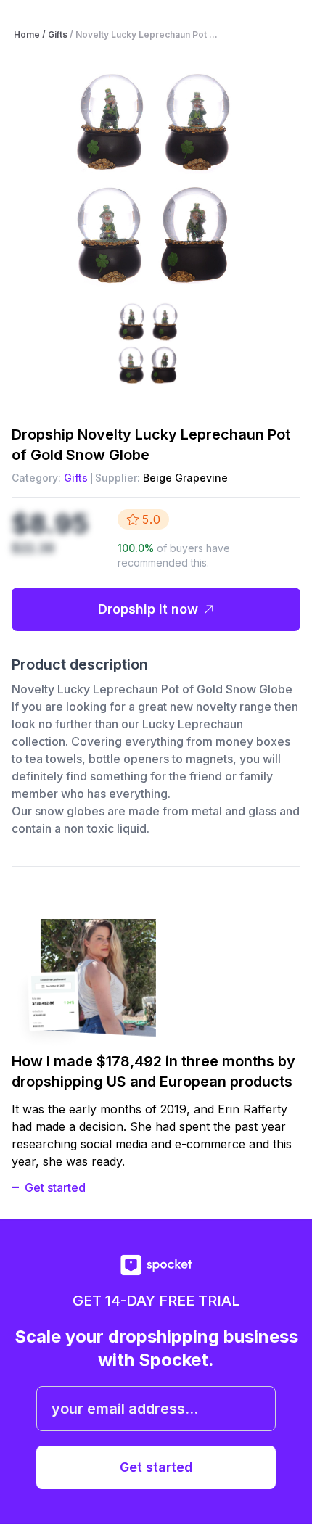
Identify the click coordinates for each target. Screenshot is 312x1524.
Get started (55, 1187)
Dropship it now (148, 609)
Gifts (76, 477)
